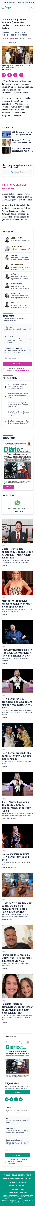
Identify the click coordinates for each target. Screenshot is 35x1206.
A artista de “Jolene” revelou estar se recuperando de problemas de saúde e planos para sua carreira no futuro (17, 712)
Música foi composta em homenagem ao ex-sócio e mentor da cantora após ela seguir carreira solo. (17, 815)
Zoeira (4, 546)
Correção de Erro (17, 1189)
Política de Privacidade (21, 370)
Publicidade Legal (18, 1175)
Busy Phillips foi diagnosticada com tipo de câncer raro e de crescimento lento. (17, 610)
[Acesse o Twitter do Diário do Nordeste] (16, 1099)
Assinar (8, 487)
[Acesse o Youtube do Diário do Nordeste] (21, 1099)
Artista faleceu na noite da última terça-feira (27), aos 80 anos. (16, 659)
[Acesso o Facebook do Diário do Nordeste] (11, 1099)
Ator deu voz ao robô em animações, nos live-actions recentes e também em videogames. (15, 561)
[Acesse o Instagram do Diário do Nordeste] (7, 1099)
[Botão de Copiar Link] (21, 75)
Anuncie (7, 1175)
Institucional (26, 1179)
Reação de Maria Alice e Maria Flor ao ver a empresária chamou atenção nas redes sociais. (16, 916)
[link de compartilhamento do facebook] (9, 75)
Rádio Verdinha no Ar (9, 2)
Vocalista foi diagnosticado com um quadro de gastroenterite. (16, 965)
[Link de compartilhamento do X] (15, 75)
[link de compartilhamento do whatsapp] (4, 75)
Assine (28, 1175)
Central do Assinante (11, 1179)
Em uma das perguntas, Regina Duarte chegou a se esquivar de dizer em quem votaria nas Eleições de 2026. (17, 1018)
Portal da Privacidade (17, 1186)
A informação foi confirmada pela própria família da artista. (17, 864)
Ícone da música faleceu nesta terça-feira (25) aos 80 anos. (17, 763)
